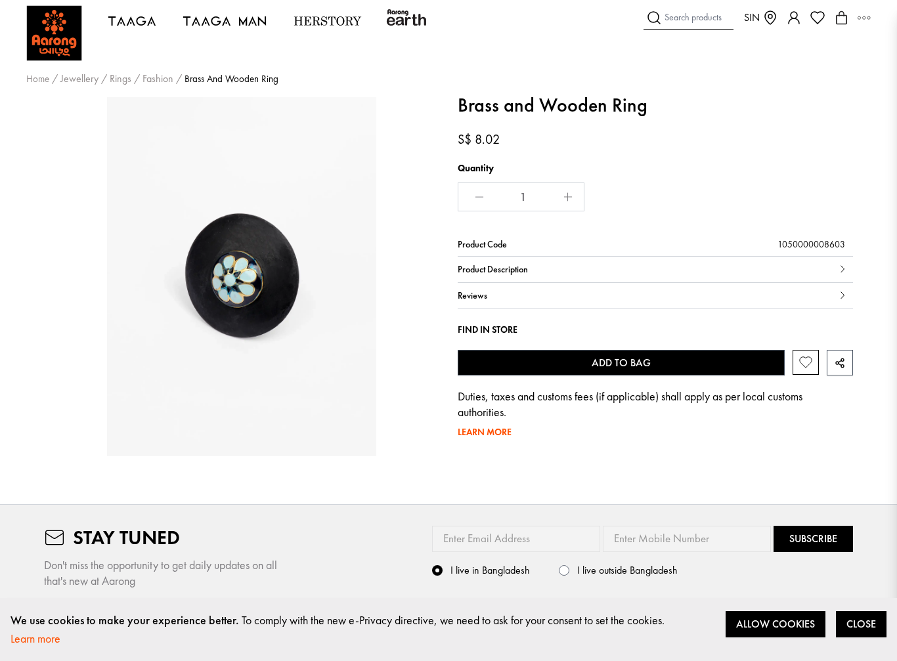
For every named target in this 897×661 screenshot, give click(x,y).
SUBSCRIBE (813, 538)
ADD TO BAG (621, 363)
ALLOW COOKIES (775, 624)
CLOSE (861, 624)
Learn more (35, 638)
